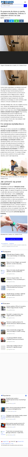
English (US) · (6, 441)
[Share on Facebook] (6, 21)
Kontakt (3, 443)
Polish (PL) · (13, 441)
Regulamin (7, 443)
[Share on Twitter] (11, 21)
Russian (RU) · (21, 441)
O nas (12, 443)
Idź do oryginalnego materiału (13, 239)
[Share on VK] (21, 21)
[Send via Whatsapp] (16, 21)
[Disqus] (14, 373)
